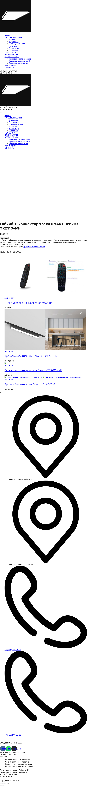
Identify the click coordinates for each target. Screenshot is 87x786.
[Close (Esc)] (1, 783)
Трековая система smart (20, 59)
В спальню (13, 50)
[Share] (3, 783)
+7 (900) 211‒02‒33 (8, 73)
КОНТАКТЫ (9, 67)
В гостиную (14, 48)
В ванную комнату (17, 44)
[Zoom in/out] (8, 783)
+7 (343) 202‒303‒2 (8, 71)
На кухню (13, 46)
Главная (8, 35)
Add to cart (9, 298)
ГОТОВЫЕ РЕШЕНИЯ (13, 37)
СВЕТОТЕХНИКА (12, 57)
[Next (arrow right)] (3, 785)
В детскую (13, 42)
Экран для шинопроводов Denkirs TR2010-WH (33, 370)
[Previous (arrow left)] (1, 785)
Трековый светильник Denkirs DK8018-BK (31, 356)
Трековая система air (18, 63)
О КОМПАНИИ (10, 65)
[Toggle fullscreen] (5, 783)
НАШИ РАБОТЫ (11, 55)
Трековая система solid (19, 61)
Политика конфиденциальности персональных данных (24, 739)
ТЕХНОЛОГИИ (10, 52)
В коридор (13, 39)
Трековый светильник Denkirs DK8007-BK (31, 384)
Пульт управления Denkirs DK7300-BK (28, 302)
